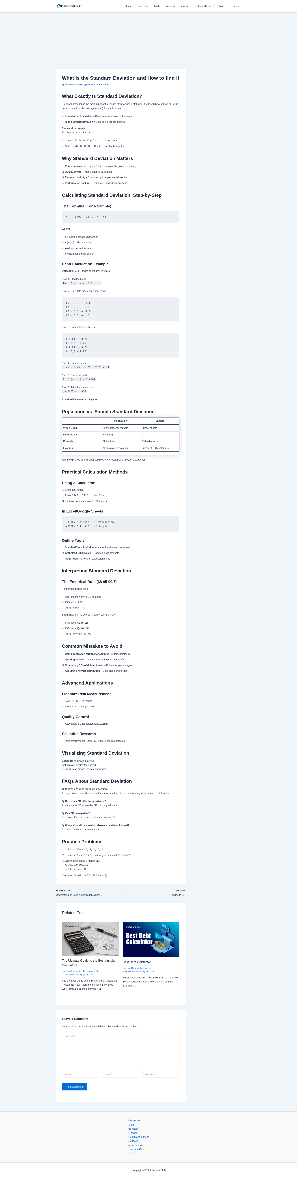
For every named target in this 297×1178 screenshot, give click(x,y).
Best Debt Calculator (137, 962)
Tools (236, 6)
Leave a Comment (71, 971)
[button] (226, 6)
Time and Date (136, 1149)
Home (128, 6)
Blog (84, 971)
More (222, 6)
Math (157, 6)
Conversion (143, 6)
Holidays (133, 1141)
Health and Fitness (204, 6)
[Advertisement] (148, 35)
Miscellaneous (136, 1145)
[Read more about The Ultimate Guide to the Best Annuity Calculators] (90, 938)
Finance (184, 6)
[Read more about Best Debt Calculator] (151, 939)
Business (170, 6)
